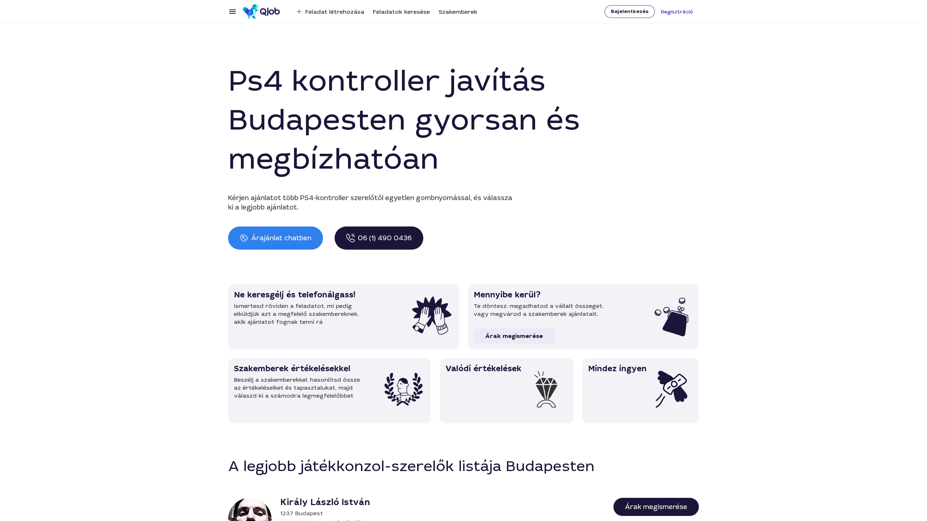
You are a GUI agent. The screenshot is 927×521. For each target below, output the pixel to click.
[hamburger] (232, 11)
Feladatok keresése (401, 12)
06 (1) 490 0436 (385, 238)
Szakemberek (458, 12)
